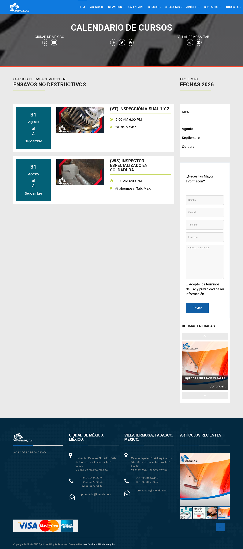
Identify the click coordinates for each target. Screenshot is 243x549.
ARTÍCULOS (193, 7)
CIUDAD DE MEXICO (49, 37)
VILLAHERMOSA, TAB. (194, 37)
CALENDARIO (136, 7)
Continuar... (217, 386)
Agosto (187, 129)
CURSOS (153, 7)
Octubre (188, 147)
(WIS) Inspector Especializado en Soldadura (129, 165)
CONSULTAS (172, 7)
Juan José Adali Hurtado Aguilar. (99, 544)
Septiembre (191, 138)
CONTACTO (211, 7)
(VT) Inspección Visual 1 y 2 (139, 109)
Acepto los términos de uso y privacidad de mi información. (205, 289)
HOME (82, 7)
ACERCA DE (97, 7)
